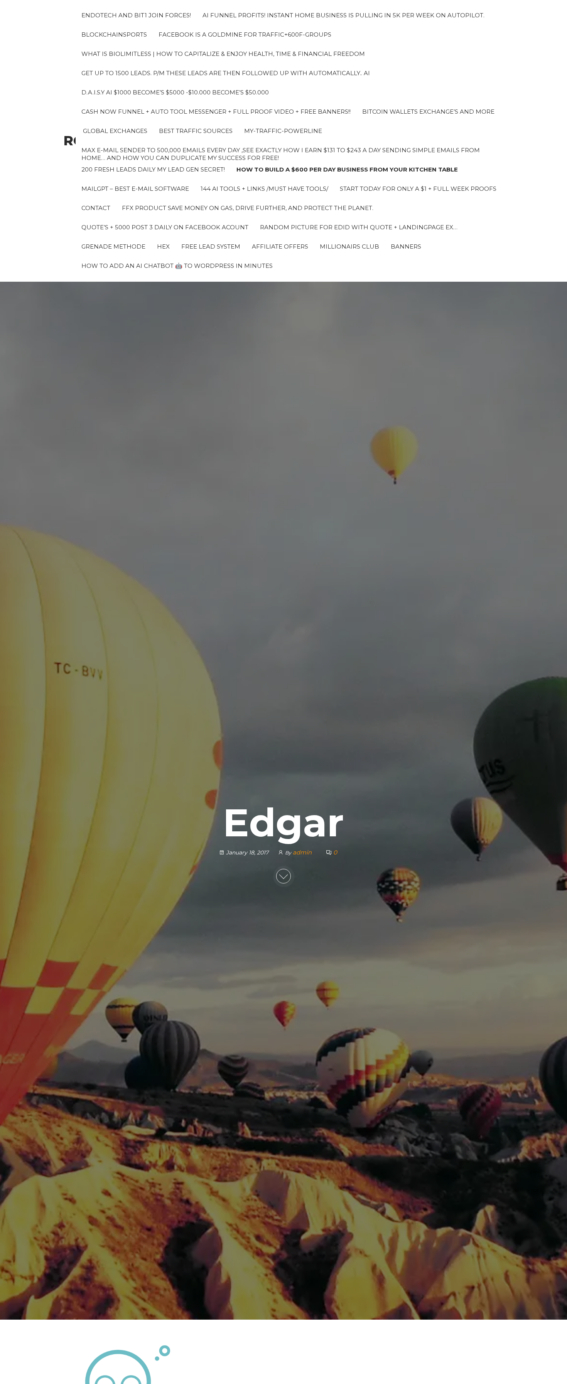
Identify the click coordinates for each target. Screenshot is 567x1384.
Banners (406, 246)
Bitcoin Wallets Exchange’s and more (428, 111)
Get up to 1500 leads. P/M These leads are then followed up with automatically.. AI (225, 73)
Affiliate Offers (280, 246)
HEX (163, 246)
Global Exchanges (114, 131)
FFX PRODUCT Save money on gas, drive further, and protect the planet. (247, 208)
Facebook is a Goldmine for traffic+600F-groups (245, 34)
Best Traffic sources (196, 131)
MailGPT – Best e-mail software (135, 188)
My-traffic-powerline (283, 131)
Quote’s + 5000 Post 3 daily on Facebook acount (164, 227)
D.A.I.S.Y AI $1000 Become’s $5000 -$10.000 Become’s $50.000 (175, 92)
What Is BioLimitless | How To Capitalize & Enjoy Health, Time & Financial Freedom (223, 53)
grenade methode (113, 246)
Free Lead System (210, 246)
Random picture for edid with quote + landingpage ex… (358, 227)
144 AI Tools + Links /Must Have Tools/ (264, 188)
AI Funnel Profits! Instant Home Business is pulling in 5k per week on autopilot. (343, 15)
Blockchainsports (114, 34)
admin (303, 852)
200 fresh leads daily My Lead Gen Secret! (153, 169)
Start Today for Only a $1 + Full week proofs (418, 188)
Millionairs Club (349, 246)
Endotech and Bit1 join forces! (136, 15)
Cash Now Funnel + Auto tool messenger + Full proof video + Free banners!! (216, 111)
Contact (95, 208)
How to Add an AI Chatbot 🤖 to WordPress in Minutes (177, 265)
